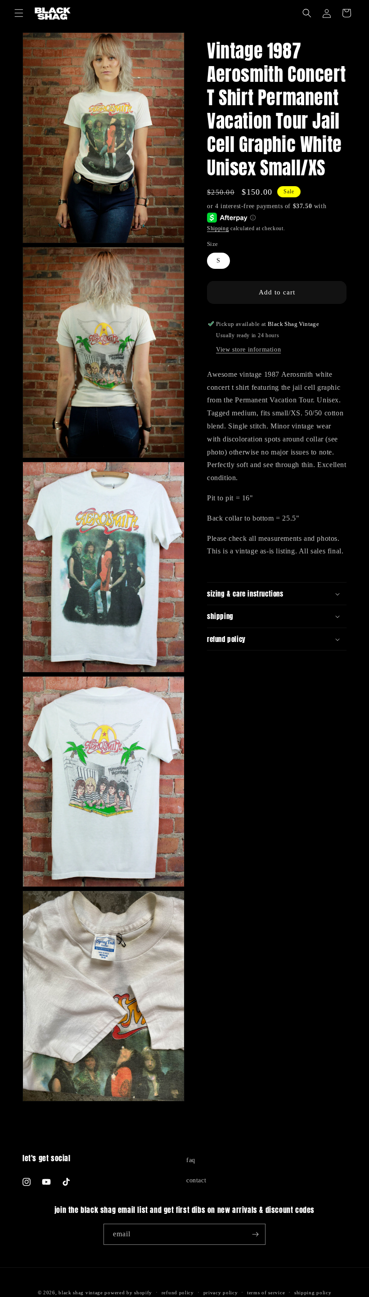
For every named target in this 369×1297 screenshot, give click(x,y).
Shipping (218, 228)
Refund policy (178, 1292)
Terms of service (266, 1292)
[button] (19, 13)
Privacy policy (220, 1292)
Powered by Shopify (128, 1292)
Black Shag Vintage (80, 1292)
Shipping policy (313, 1292)
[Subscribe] (255, 1234)
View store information (248, 349)
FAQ (190, 1160)
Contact (196, 1180)
